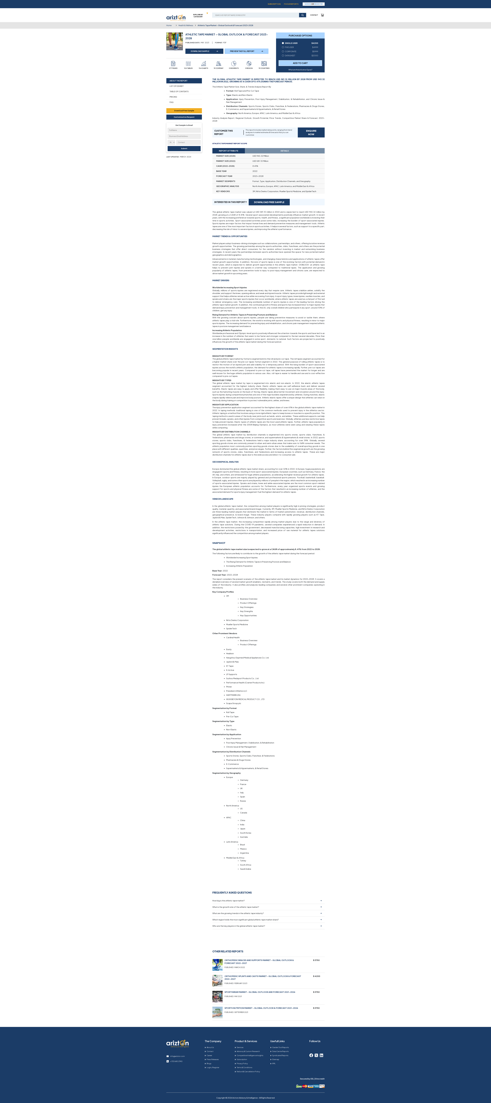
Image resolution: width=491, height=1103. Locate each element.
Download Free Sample (184, 111)
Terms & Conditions (244, 1067)
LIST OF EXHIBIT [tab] (177, 86)
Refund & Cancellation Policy (248, 1072)
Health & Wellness (185, 25)
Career (209, 1055)
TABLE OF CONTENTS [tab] (179, 91)
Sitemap (275, 1059)
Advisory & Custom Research (248, 1051)
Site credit (320, 1079)
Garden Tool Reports (280, 1047)
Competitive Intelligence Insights (250, 1055)
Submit (184, 148)
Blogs (209, 1063)
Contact (314, 15)
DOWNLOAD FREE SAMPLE (269, 202)
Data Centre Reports (280, 1051)
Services (240, 1047)
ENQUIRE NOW (311, 132)
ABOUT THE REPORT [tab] (178, 81)
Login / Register (213, 1067)
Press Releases (213, 1059)
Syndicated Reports (280, 1055)
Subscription (274, 4)
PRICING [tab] (173, 97)
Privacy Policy (242, 1063)
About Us (210, 1047)
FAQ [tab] (171, 102)
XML (274, 1063)
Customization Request (184, 117)
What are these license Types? (300, 70)
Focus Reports (291, 4)
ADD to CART (300, 63)
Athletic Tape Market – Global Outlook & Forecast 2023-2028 (225, 25)
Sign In (308, 4)
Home (169, 25)
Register (318, 4)
